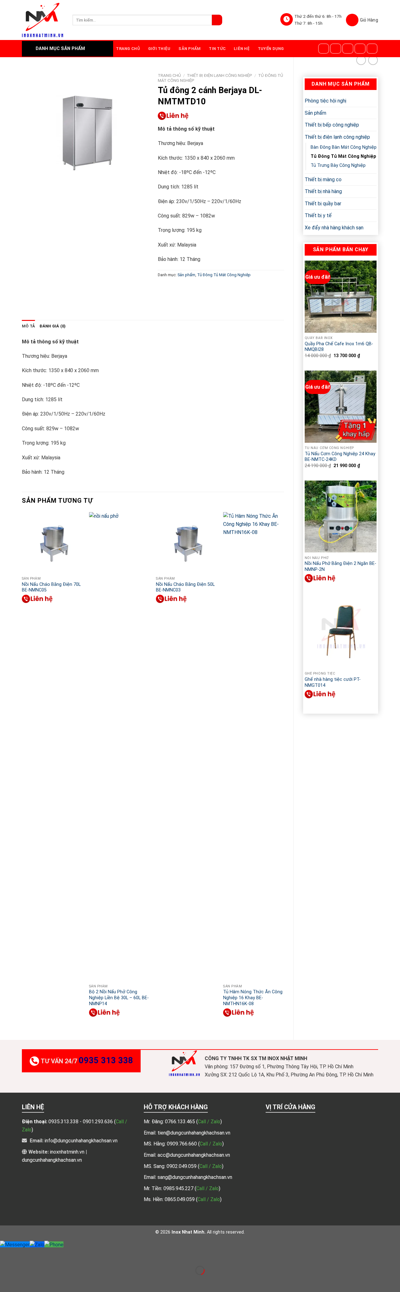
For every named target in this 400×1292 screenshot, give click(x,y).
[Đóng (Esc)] (6, 1255)
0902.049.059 (182, 1166)
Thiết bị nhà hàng (323, 191)
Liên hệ (242, 48)
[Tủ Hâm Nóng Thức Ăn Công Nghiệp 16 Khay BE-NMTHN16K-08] (253, 746)
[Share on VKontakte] (208, 289)
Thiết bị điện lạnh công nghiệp (337, 137)
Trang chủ (128, 48)
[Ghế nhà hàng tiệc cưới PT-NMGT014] (341, 632)
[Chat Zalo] (37, 1244)
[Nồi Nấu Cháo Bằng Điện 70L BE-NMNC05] (52, 542)
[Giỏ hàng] (362, 20)
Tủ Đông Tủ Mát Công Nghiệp (343, 156)
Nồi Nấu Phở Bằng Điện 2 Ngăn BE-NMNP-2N (340, 566)
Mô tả (28, 326)
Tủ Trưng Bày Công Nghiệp (338, 165)
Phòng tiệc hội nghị (325, 101)
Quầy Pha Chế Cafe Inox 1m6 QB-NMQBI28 (339, 346)
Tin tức (217, 48)
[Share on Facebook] (163, 289)
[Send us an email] (360, 48)
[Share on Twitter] (174, 289)
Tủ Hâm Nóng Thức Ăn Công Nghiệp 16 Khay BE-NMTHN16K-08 (252, 997)
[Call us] (372, 48)
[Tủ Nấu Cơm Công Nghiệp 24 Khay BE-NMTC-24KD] (341, 406)
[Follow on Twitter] (347, 48)
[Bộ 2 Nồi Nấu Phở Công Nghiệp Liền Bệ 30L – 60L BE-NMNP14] (119, 746)
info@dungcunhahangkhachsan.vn (81, 1141)
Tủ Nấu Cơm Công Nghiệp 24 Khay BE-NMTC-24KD (340, 456)
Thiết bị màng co (323, 179)
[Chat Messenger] (15, 1244)
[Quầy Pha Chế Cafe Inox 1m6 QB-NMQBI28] (341, 296)
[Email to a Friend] (186, 289)
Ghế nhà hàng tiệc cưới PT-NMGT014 (333, 682)
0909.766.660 (182, 1144)
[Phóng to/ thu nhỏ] (24, 1255)
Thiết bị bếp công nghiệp (332, 125)
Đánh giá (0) (52, 326)
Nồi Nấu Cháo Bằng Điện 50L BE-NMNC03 (185, 587)
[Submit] (217, 20)
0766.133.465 (180, 1122)
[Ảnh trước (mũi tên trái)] (6, 1281)
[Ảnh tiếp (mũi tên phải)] (24, 1281)
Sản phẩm (189, 48)
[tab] (28, 326)
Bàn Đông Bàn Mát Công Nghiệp (344, 147)
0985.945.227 (179, 1188)
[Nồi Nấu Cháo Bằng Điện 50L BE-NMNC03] (186, 542)
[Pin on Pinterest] (197, 289)
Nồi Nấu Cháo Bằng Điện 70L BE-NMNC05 (51, 587)
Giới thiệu (159, 48)
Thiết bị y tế (318, 215)
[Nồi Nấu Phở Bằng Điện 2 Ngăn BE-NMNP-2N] (341, 516)
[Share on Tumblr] (231, 289)
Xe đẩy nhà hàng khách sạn (334, 228)
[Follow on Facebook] (323, 48)
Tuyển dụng (271, 48)
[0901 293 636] (320, 578)
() (209, 1122)
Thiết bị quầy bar (323, 204)
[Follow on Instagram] (335, 48)
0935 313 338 (106, 1060)
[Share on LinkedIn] (220, 289)
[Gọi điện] (53, 1244)
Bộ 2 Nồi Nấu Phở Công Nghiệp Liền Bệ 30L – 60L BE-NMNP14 (119, 997)
